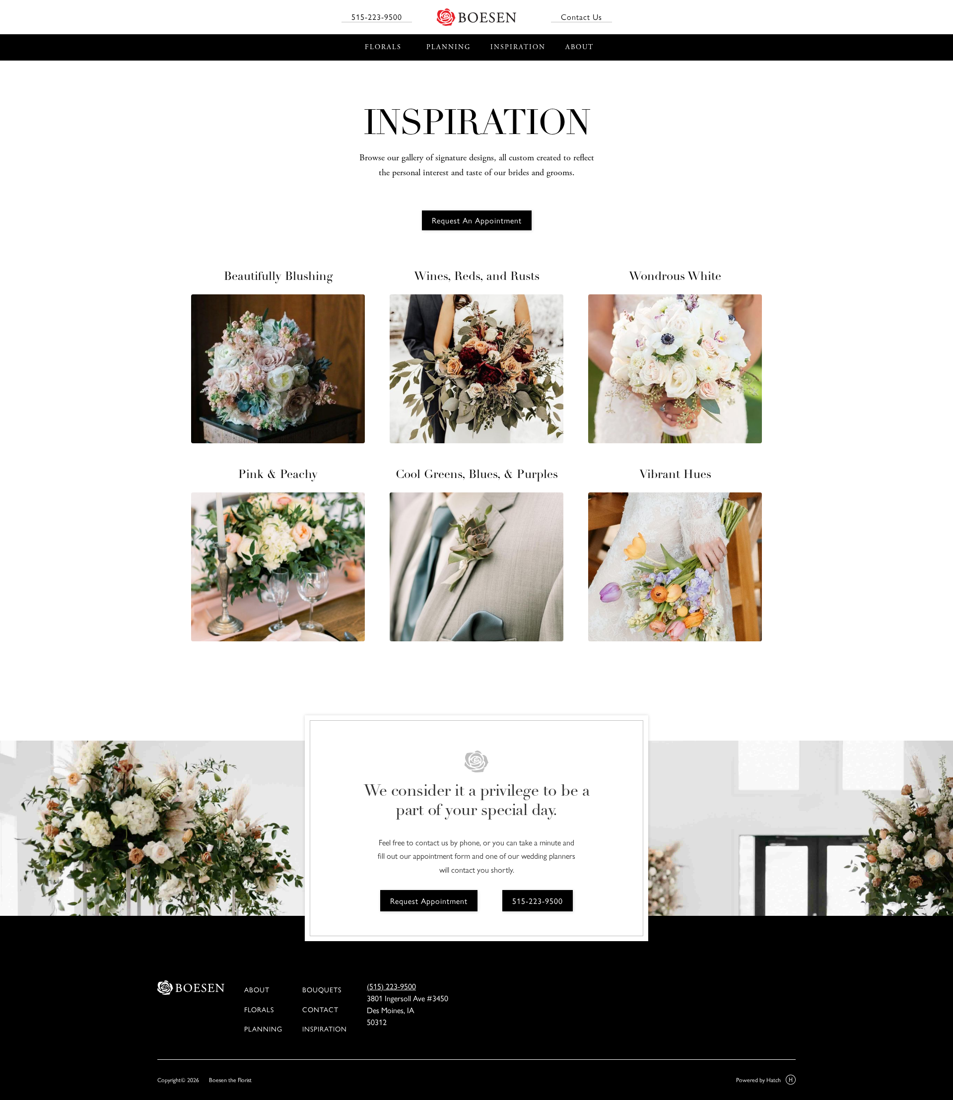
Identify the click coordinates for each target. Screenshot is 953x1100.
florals (383, 47)
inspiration (324, 1028)
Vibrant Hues (675, 475)
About (257, 989)
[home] (481, 17)
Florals (259, 1009)
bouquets (321, 989)
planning (448, 47)
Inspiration (517, 47)
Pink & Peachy (278, 475)
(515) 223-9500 (391, 986)
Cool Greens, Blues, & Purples (477, 475)
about (579, 47)
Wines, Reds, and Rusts (477, 277)
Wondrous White (675, 277)
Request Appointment (429, 900)
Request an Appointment (477, 220)
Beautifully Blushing (278, 277)
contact (320, 1009)
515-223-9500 (376, 17)
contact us (581, 17)
